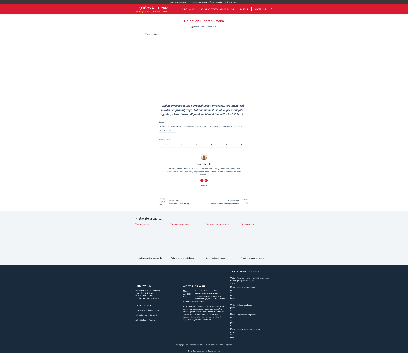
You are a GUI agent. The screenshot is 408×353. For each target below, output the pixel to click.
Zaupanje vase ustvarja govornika (148, 258)
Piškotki (229, 345)
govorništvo (176, 126)
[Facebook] (166, 144)
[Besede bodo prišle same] (221, 239)
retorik (239, 126)
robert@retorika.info (150, 298)
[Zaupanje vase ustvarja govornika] (151, 239)
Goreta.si (153, 315)
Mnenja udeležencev (208, 9)
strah (162, 131)
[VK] (211, 144)
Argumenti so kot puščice (246, 315)
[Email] (241, 144)
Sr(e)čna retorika (151, 8)
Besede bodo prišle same (215, 258)
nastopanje (189, 126)
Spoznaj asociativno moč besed (248, 329)
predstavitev (227, 126)
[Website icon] (206, 180)
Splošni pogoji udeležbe (194, 345)
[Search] (272, 9)
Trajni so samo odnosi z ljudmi (182, 258)
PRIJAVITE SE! (259, 9)
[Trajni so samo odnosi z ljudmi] (186, 239)
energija (163, 126)
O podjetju (180, 345)
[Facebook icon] (201, 180)
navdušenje (202, 126)
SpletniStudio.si (140, 320)
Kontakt (244, 9)
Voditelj (193, 9)
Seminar (183, 9)
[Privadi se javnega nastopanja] (257, 239)
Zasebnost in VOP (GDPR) (214, 345)
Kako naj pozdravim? (244, 305)
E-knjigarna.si (140, 310)
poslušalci (214, 126)
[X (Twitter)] (181, 144)
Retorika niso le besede (246, 287)
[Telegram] (226, 144)
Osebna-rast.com (154, 310)
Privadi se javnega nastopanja (252, 258)
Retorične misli (212, 27)
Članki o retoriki (228, 9)
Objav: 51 (204, 185)
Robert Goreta (200, 291)
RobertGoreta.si (141, 315)
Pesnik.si (152, 320)
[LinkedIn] (196, 144)
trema (172, 131)
